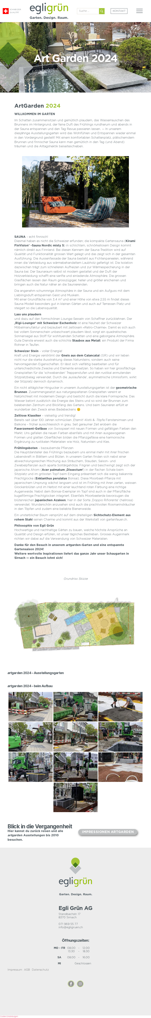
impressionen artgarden (108, 832)
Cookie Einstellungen (9, 1016)
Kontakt (119, 11)
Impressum (15, 969)
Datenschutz (40, 969)
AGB (27, 969)
